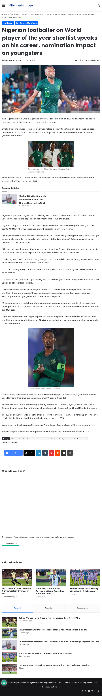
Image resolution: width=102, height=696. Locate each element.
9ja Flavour (15, 14)
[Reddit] (57, 453)
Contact (67, 682)
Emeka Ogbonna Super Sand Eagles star (71, 439)
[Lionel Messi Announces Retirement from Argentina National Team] (51, 577)
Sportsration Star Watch (26, 23)
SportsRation (50, 682)
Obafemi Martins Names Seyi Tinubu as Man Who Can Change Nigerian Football (33, 199)
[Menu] (3, 7)
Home (6, 14)
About (60, 682)
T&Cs (95, 682)
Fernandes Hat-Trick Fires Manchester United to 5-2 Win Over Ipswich (54, 665)
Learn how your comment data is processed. (55, 537)
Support (75, 682)
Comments (82, 608)
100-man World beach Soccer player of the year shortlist (32, 439)
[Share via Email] (63, 453)
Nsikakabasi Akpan (12, 60)
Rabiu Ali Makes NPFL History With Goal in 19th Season (84, 589)
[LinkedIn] (38, 453)
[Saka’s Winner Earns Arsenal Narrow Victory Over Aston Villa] (17, 577)
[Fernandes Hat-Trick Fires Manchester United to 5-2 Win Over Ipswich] (9, 669)
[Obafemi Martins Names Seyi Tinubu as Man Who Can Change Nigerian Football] (9, 199)
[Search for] (98, 7)
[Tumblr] (45, 453)
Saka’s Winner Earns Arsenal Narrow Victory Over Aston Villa (16, 591)
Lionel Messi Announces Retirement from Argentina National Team (50, 591)
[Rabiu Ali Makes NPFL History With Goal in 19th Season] (85, 577)
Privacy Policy (86, 682)
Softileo (56, 687)
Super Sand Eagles (10, 442)
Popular (49, 608)
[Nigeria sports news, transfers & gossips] (20, 5)
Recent (17, 608)
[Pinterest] (51, 453)
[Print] (70, 453)
